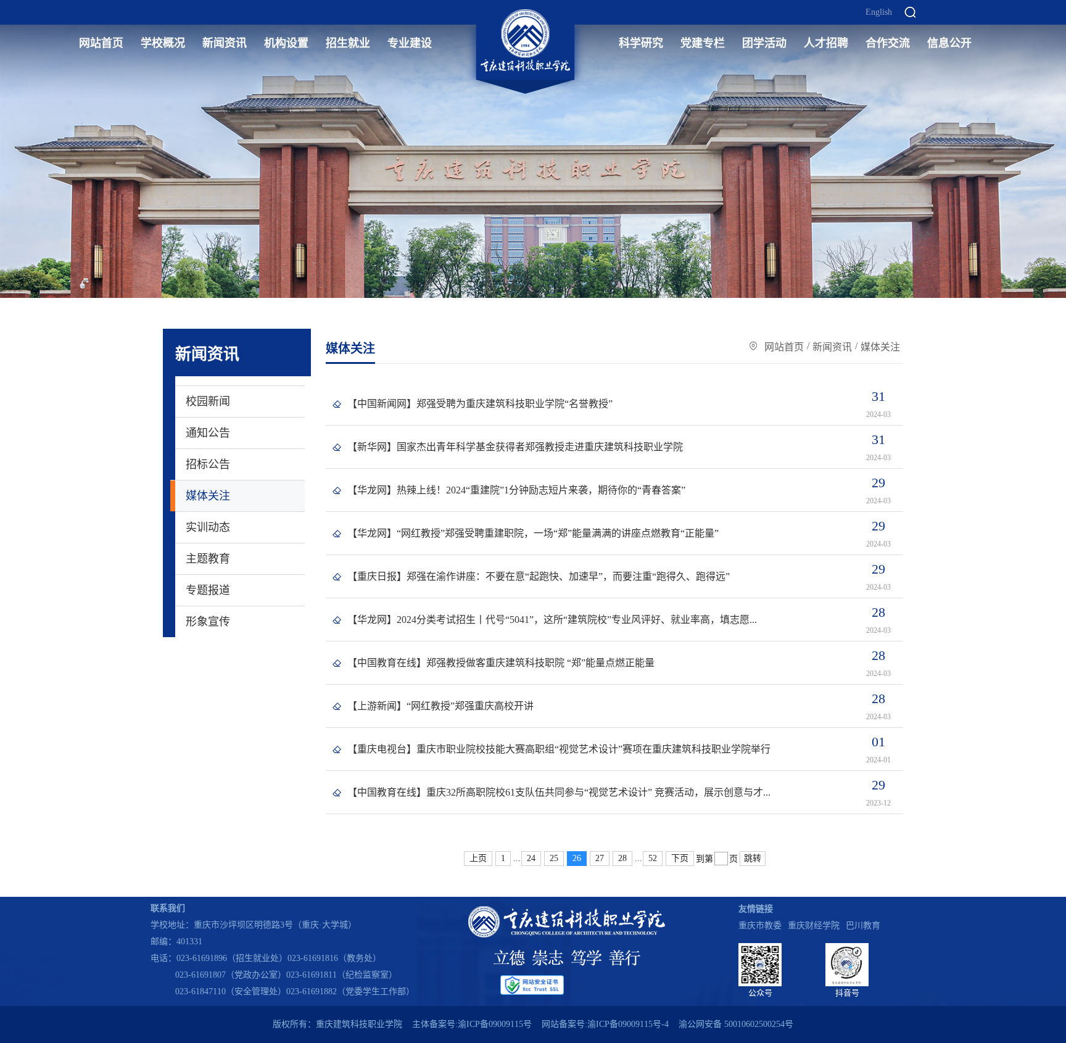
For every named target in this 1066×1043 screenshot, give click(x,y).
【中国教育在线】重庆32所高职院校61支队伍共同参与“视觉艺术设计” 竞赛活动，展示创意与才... (559, 792)
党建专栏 (702, 43)
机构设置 (286, 43)
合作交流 (888, 43)
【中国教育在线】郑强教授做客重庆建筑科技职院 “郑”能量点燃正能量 (501, 663)
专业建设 (409, 43)
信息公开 (949, 43)
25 (554, 858)
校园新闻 (208, 401)
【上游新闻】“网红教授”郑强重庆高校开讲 (440, 706)
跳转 (752, 858)
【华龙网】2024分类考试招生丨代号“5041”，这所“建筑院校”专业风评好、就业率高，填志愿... (552, 619)
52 (652, 858)
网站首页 (101, 43)
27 (599, 858)
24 (531, 858)
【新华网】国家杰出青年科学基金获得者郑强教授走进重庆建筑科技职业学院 (515, 447)
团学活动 (764, 43)
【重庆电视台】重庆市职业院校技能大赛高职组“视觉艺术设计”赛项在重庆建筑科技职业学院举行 (559, 749)
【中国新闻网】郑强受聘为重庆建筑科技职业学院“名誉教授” (480, 403)
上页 (478, 858)
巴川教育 (863, 925)
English (879, 12)
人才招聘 (826, 43)
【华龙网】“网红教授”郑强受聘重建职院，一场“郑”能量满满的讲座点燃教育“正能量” (533, 533)
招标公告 (208, 464)
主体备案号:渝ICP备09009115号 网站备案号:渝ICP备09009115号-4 (540, 1024)
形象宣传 (208, 622)
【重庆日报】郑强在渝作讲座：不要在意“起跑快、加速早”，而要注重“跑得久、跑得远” (538, 576)
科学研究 (641, 43)
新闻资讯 (224, 43)
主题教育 (208, 559)
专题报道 (208, 590)
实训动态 (208, 527)
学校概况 (163, 43)
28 (622, 858)
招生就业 (348, 43)
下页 (679, 858)
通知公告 (208, 433)
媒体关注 (208, 496)
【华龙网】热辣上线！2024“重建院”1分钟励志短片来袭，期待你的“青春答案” (516, 490)
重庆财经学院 (814, 925)
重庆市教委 (760, 925)
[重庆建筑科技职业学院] (525, 40)
